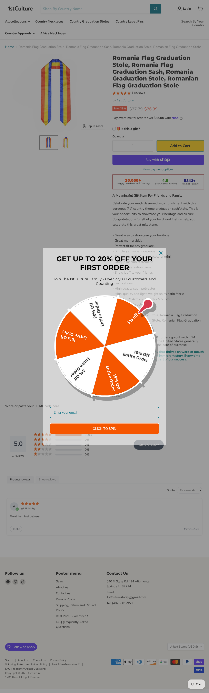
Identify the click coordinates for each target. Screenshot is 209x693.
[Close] (161, 253)
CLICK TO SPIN (104, 428)
